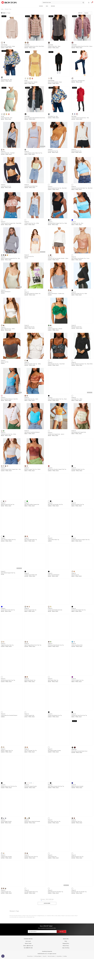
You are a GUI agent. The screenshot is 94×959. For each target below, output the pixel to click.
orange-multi (3, 149)
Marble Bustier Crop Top (56, 363)
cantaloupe (74, 571)
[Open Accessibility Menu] (2, 956)
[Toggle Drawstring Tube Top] (12, 627)
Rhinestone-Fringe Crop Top (79, 293)
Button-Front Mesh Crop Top (77, 504)
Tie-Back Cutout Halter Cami (30, 574)
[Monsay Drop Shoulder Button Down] (82, 732)
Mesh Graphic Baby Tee (53, 680)
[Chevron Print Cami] (12, 135)
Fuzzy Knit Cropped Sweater (30, 786)
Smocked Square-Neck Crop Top (8, 680)
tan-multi (49, 677)
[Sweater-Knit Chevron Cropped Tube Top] (82, 522)
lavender (27, 396)
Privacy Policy (30, 956)
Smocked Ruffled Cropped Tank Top (57, 223)
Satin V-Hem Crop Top (8, 328)
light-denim (72, 853)
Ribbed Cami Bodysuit (5, 291)
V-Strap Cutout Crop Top (31, 223)
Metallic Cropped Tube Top (7, 750)
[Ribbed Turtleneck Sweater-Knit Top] (12, 240)
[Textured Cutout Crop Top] (12, 416)
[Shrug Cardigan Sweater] (12, 803)
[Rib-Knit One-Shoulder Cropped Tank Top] (59, 451)
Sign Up (61, 931)
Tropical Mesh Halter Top (53, 539)
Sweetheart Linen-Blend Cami (30, 186)
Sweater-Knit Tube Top (76, 821)
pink (5, 501)
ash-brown (25, 853)
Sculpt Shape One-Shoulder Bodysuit (9, 715)
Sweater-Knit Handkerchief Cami (55, 610)
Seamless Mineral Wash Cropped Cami (11, 469)
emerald (49, 325)
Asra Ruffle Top (53, 116)
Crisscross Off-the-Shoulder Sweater (58, 258)
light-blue (3, 818)
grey (2, 255)
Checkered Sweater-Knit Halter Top (81, 188)
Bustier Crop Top (4, 362)
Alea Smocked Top (6, 79)
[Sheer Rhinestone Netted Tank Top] (59, 381)
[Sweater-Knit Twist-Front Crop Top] (82, 697)
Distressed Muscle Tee (76, 151)
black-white (72, 360)
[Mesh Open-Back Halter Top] (35, 522)
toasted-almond (2, 712)
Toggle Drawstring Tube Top (7, 645)
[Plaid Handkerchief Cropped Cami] (82, 416)
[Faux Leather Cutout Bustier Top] (82, 240)
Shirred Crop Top (75, 574)
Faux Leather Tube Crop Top (54, 821)
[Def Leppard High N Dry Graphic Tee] (35, 275)
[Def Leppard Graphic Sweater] (59, 732)
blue (72, 220)
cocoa (72, 255)
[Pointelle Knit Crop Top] (59, 135)
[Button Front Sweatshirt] (12, 28)
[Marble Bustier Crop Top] (59, 346)
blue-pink (2, 396)
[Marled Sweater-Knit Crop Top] (59, 170)
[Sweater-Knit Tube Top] (82, 803)
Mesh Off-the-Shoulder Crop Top (55, 504)
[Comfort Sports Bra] (35, 63)
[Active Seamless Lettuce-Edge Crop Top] (35, 135)
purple (72, 677)
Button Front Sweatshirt (8, 46)
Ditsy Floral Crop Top (29, 256)
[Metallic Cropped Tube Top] (12, 732)
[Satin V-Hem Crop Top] (12, 311)
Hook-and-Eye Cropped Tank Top (8, 539)
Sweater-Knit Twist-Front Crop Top (79, 715)
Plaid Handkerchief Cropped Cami (78, 432)
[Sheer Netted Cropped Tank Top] (12, 557)
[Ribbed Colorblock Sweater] (82, 768)
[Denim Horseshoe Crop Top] (82, 838)
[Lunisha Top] (82, 63)
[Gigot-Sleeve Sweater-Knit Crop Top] (59, 768)
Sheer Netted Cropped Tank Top (8, 572)
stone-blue (31, 783)
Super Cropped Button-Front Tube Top (32, 645)
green (3, 431)
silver (3, 747)
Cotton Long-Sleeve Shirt (76, 645)
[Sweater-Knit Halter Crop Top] (82, 451)
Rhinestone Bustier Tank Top (32, 363)
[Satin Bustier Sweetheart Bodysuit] (35, 416)
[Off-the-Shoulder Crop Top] (35, 732)
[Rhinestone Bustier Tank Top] (35, 346)
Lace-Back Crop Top (77, 223)
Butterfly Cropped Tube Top (32, 469)
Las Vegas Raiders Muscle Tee (31, 891)
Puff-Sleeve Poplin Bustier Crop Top (56, 645)
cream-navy (72, 783)
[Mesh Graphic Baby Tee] (59, 662)
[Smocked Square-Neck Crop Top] (12, 662)
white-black (72, 606)
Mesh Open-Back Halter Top (30, 539)
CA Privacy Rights (37, 956)
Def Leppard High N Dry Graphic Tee (32, 293)
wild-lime (2, 642)
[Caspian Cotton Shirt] (59, 28)
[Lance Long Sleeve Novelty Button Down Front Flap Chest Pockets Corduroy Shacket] (35, 99)
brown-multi (49, 536)
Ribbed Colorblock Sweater (77, 786)
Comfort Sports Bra (30, 82)
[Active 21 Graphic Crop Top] (82, 662)
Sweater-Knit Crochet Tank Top (8, 610)
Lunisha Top (78, 80)
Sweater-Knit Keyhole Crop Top (55, 715)
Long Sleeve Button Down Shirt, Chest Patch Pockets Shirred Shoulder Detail (35, 46)
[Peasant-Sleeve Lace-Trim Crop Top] (12, 768)
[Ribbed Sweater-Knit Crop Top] (12, 486)
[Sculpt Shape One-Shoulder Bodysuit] (12, 697)
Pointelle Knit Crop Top (53, 151)
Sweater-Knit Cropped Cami (56, 434)
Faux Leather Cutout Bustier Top (80, 258)
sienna (27, 536)
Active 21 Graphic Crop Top (77, 680)
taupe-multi (25, 290)
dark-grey (5, 818)
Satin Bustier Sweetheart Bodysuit (32, 432)
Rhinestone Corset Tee (76, 326)
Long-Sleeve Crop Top (6, 186)
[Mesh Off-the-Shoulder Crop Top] (59, 486)
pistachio (2, 747)
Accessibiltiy (59, 956)
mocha (5, 255)
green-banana (50, 606)
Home (2, 9)
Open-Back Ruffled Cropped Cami (31, 504)
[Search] (83, 2)
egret (27, 818)
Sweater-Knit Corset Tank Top (31, 856)
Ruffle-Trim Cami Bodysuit (53, 574)
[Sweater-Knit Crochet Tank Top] (12, 592)
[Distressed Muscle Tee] (82, 135)
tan (25, 642)
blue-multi (49, 185)
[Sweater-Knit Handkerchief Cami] (59, 592)
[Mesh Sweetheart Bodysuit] (12, 381)
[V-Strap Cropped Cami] (35, 697)
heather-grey (25, 149)
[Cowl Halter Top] (82, 381)
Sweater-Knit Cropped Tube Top (78, 610)
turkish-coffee (50, 255)
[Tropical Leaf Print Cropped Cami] (12, 205)
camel (25, 396)
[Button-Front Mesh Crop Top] (82, 486)
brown (50, 290)
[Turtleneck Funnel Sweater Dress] (82, 99)
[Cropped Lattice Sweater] (12, 838)
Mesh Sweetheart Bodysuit (9, 399)
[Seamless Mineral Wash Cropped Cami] (12, 451)
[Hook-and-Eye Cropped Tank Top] (12, 522)
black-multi (49, 747)
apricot (49, 431)
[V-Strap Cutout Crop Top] (35, 205)
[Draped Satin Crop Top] (35, 381)
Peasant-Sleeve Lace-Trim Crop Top (9, 786)
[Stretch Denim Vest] (59, 838)
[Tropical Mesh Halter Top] (59, 522)
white (25, 220)
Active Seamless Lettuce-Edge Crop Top (33, 153)
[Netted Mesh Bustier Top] (35, 662)
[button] (87, 13)
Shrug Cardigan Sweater (6, 821)
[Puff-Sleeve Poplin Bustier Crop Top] (59, 627)
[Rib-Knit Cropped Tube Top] (35, 592)
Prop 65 (44, 956)
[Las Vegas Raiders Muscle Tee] (35, 874)
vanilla (2, 325)
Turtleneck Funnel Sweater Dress (80, 117)
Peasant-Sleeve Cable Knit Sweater (32, 821)
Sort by (80, 13)
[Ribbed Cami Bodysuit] (12, 275)
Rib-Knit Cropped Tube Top (30, 610)
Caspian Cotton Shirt (54, 46)
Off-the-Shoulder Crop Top (30, 750)
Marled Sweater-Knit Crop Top (57, 188)
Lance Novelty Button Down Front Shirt (81, 46)
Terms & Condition (51, 956)
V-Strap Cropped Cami (29, 715)
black (49, 220)
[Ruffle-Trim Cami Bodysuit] (59, 557)
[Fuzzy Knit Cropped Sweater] (35, 768)
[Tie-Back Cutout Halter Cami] (35, 557)
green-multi (49, 360)
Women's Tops (8, 9)
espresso (49, 783)
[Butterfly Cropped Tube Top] (35, 451)
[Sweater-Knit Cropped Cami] (59, 416)
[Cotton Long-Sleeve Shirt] (82, 627)
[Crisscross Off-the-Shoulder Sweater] (59, 240)
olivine (29, 818)
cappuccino (49, 818)
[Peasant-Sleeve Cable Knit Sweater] (35, 803)
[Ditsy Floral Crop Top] (35, 240)
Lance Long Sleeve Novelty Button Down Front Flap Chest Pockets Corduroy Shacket (34, 118)
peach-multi (2, 220)
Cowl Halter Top (76, 399)
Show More (47, 903)
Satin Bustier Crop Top (29, 326)
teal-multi (2, 149)
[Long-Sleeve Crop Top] (12, 170)
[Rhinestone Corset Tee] (82, 311)
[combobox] (62, 2)
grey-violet (3, 466)
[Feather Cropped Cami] (59, 311)
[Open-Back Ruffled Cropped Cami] (35, 486)
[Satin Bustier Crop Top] (35, 311)
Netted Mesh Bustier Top (29, 680)
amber (7, 255)
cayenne (2, 677)
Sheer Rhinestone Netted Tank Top (57, 399)
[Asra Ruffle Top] (59, 99)
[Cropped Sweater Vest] (12, 874)
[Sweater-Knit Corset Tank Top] (35, 838)
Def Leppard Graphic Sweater (54, 750)
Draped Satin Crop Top (31, 399)
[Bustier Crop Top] (12, 346)
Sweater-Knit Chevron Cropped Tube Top (80, 539)
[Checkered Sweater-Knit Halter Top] (82, 170)
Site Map (65, 956)
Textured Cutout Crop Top (8, 434)
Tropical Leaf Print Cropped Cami (11, 223)
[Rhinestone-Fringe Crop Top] (82, 275)
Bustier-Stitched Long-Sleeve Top (82, 363)
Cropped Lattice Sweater (6, 856)
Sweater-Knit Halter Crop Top (78, 469)
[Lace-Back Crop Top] (82, 205)
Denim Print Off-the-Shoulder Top (55, 891)
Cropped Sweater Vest (6, 891)
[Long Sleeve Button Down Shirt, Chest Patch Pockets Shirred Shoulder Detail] (35, 28)
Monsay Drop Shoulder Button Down (79, 751)
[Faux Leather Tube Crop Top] (59, 803)
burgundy (74, 818)
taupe (29, 606)
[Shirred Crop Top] (82, 557)
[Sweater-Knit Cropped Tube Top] (82, 592)
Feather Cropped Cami (55, 328)
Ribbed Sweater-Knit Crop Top (7, 504)
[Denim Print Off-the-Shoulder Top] (59, 874)
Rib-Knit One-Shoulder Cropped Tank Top (57, 469)
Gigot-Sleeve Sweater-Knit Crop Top (56, 786)
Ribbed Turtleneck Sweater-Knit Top (10, 258)
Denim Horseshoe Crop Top (77, 856)
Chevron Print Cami (8, 153)
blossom (29, 783)
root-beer (25, 818)
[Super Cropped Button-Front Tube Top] (35, 627)
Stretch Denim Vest (52, 856)
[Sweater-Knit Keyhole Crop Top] (59, 697)
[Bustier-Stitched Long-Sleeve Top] (82, 346)
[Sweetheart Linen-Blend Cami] (35, 170)
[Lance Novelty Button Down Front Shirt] (82, 28)
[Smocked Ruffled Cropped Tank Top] (59, 205)
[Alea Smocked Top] (12, 62)
